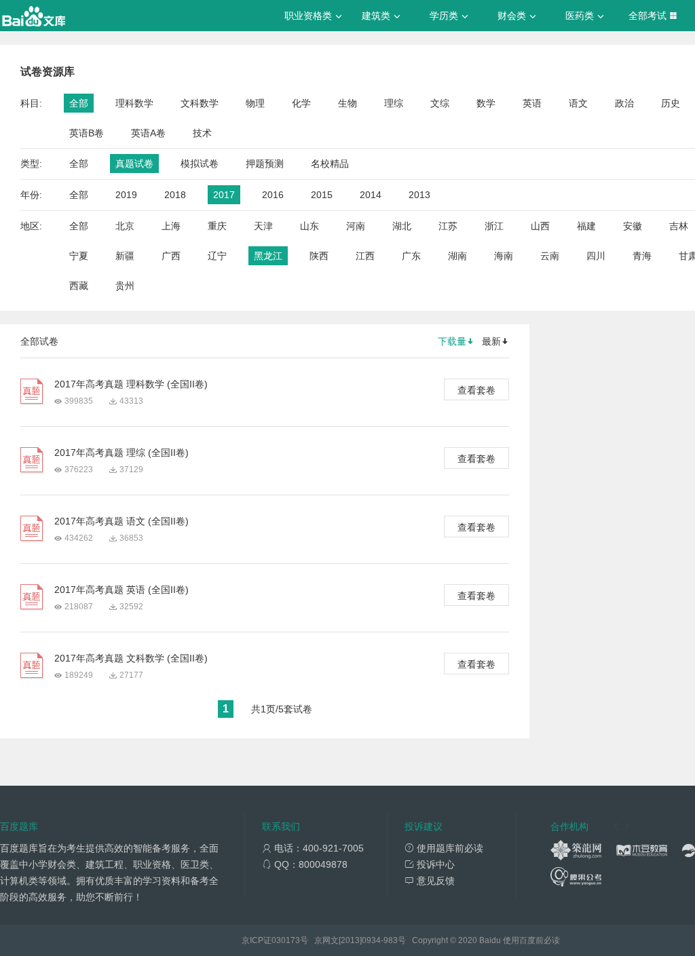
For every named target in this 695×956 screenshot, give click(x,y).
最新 (491, 341)
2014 (370, 194)
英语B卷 (86, 133)
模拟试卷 (200, 163)
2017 (224, 194)
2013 (419, 194)
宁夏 (78, 255)
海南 (503, 255)
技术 (202, 133)
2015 (322, 194)
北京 (124, 226)
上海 (171, 226)
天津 (263, 226)
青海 (642, 255)
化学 (301, 103)
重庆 (217, 226)
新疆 (124, 255)
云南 (549, 255)
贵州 (124, 285)
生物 (347, 103)
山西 (540, 226)
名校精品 (330, 163)
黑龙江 (268, 255)
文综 (439, 103)
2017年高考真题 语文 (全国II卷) (121, 521)
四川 (595, 255)
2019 (126, 194)
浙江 (494, 226)
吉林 (678, 226)
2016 (273, 194)
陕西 (318, 255)
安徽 (632, 226)
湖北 (401, 226)
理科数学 (134, 103)
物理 (255, 103)
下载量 (452, 341)
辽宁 (217, 255)
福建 (586, 226)
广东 (411, 255)
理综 (393, 103)
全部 (78, 103)
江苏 (447, 226)
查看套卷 (476, 390)
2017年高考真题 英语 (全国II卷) (121, 589)
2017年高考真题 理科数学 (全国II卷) (131, 384)
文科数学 (200, 103)
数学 (485, 103)
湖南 (457, 255)
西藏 (78, 285)
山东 (309, 226)
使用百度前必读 (531, 940)
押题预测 (265, 163)
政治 (624, 103)
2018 (175, 194)
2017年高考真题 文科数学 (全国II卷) (131, 658)
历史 (670, 103)
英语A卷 (148, 133)
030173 (285, 940)
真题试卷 (134, 163)
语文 (578, 103)
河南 (355, 226)
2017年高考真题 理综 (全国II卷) (121, 452)
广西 (171, 255)
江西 (365, 255)
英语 (532, 103)
